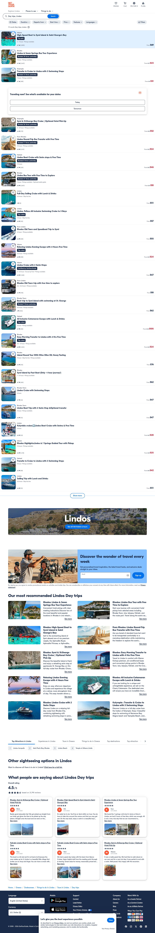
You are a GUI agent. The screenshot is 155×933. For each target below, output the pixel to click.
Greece (18, 888)
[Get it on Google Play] (58, 901)
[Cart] (125, 3)
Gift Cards (116, 914)
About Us (116, 899)
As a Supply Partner (134, 899)
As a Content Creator (135, 903)
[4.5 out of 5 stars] (15, 792)
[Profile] (143, 3)
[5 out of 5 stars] (30, 806)
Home (10, 888)
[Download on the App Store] (58, 909)
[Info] (29, 27)
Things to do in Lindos (45, 888)
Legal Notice (77, 903)
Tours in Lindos (63, 888)
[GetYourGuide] (11, 4)
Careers (115, 903)
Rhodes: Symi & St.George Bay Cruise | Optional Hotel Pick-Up (29, 801)
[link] (77, 39)
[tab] (21, 741)
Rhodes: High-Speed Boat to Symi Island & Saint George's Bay (76, 801)
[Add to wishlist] (13, 34)
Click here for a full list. (53, 767)
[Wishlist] (116, 3)
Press (115, 910)
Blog (114, 906)
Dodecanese (29, 888)
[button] (77, 39)
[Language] (134, 3)
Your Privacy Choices (80, 910)
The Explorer (117, 917)
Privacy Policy (77, 906)
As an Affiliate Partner (135, 906)
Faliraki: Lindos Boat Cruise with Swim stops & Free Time (30, 844)
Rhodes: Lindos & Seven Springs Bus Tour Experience (120, 801)
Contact (76, 899)
